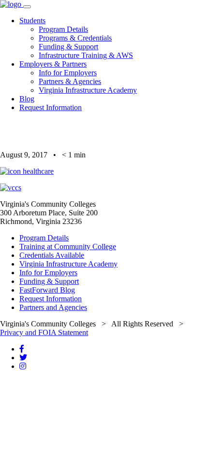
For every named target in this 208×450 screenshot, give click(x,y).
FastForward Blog (47, 290)
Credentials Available (51, 255)
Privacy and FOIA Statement (44, 332)
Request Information (50, 107)
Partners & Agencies (70, 81)
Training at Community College (67, 246)
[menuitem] (113, 38)
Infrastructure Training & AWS (86, 55)
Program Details (63, 29)
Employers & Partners (53, 64)
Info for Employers (68, 73)
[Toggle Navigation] (27, 6)
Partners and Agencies (53, 307)
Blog (26, 99)
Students (32, 20)
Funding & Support (68, 46)
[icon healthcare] (27, 171)
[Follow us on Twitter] (23, 357)
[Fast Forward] (11, 4)
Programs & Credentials (75, 38)
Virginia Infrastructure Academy (88, 90)
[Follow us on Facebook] (21, 349)
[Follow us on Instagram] (22, 366)
